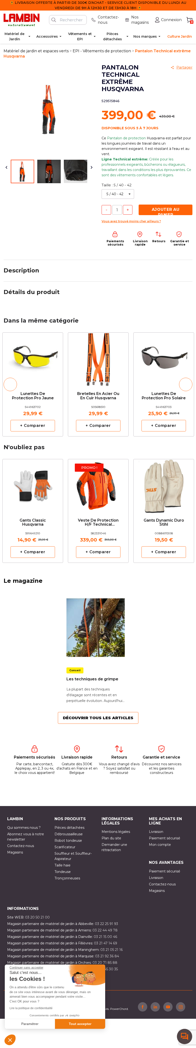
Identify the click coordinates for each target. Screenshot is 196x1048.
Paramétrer (29, 1024)
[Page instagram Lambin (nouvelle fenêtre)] (180, 1007)
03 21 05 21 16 (111, 950)
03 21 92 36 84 (107, 956)
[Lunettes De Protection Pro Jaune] (33, 358)
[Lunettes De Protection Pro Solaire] (164, 358)
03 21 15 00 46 (105, 937)
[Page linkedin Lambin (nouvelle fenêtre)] (155, 1007)
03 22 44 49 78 (105, 930)
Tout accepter (80, 1024)
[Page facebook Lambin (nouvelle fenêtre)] (142, 1007)
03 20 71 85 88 (105, 962)
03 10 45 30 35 (106, 969)
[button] (10, 1040)
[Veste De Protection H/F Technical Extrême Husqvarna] (98, 484)
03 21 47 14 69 (105, 943)
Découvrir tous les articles (98, 718)
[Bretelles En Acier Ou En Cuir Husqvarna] (98, 358)
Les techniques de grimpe (92, 679)
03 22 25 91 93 (106, 924)
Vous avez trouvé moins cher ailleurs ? (131, 221)
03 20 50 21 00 (37, 917)
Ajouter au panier (165, 211)
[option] (32, 384)
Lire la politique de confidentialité (31, 1008)
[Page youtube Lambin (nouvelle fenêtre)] (168, 1007)
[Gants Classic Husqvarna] (33, 484)
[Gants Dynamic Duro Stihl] (164, 484)
